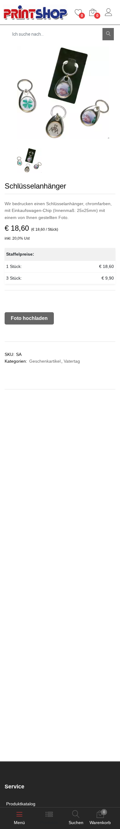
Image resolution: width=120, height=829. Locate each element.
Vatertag (72, 361)
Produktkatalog (20, 803)
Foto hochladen (29, 318)
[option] (63, 92)
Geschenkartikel (45, 361)
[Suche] (108, 34)
